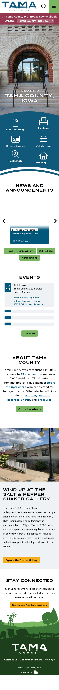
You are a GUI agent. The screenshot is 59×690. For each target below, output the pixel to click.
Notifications (29, 257)
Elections (43, 127)
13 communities (32, 374)
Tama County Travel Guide (25, 233)
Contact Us (11, 659)
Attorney (31, 395)
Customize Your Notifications (29, 604)
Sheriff (25, 399)
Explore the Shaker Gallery (21, 560)
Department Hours (31, 659)
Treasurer (45, 399)
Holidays (49, 659)
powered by (27, 672)
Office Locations (29, 409)
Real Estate (15, 160)
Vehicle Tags (43, 145)
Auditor (44, 395)
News (10, 250)
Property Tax (44, 162)
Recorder (13, 399)
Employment (26, 250)
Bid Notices (46, 250)
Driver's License (15, 145)
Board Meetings (15, 129)
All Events (30, 333)
